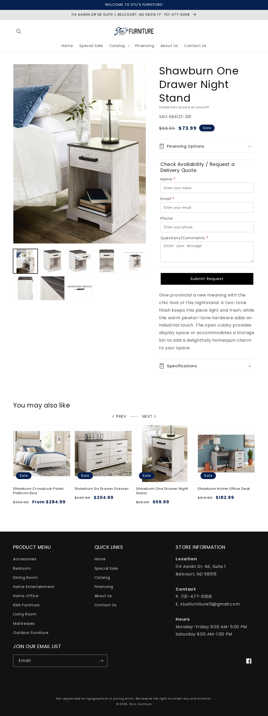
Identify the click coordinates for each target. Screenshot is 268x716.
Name (167, 179)
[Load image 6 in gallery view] (25, 288)
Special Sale (106, 568)
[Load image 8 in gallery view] (79, 288)
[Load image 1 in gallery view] (25, 261)
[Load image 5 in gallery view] (134, 261)
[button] (19, 31)
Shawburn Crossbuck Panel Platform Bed (38, 491)
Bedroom (22, 568)
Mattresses (24, 623)
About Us (103, 595)
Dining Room (25, 577)
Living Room (25, 614)
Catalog (102, 577)
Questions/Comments (184, 238)
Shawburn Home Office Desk (224, 489)
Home (100, 559)
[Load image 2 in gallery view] (52, 261)
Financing (103, 586)
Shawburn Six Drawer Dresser (102, 489)
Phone (166, 218)
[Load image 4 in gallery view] (106, 261)
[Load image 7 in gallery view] (52, 288)
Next (147, 416)
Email (167, 198)
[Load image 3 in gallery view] (79, 261)
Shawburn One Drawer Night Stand (162, 491)
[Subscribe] (101, 661)
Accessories (25, 559)
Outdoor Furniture (30, 632)
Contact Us (105, 605)
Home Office (26, 595)
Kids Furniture (26, 605)
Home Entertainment (34, 586)
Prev (121, 416)
